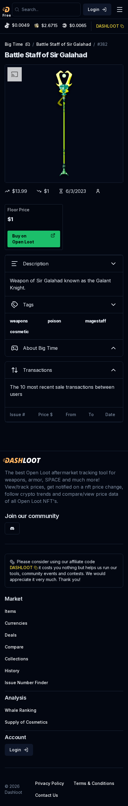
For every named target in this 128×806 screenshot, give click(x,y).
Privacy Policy (49, 783)
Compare (14, 646)
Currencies (16, 623)
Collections (16, 658)
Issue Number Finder (26, 682)
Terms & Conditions (94, 783)
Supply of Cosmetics (26, 722)
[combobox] (50, 9)
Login (93, 9)
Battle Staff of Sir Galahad (63, 44)
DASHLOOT (107, 26)
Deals (11, 634)
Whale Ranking (20, 710)
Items (10, 611)
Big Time (14, 44)
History (12, 670)
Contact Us (46, 795)
